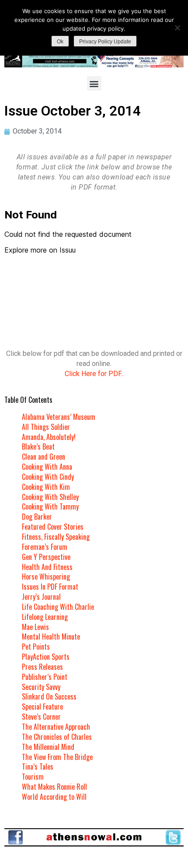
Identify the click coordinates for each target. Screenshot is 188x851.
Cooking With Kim (46, 487)
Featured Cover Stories (53, 526)
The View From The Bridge (57, 757)
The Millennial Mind (48, 747)
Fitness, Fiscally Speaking (56, 536)
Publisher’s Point (44, 677)
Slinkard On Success (49, 696)
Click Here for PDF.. (94, 373)
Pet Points (36, 646)
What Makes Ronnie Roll (54, 786)
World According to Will (54, 796)
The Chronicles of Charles (57, 736)
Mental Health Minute (51, 636)
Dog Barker (37, 516)
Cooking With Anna (47, 466)
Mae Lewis (35, 627)
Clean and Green (43, 456)
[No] (177, 27)
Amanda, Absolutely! (49, 437)
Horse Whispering (46, 576)
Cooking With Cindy (48, 476)
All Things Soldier (46, 427)
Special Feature (42, 706)
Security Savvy (41, 687)
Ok (60, 42)
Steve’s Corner (41, 716)
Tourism (33, 776)
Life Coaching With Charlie (58, 606)
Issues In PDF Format (50, 586)
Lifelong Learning (45, 617)
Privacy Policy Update (105, 42)
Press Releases (42, 666)
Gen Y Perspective (46, 557)
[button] (94, 83)
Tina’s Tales (37, 766)
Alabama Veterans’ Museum (58, 416)
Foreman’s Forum (44, 547)
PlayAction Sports (46, 656)
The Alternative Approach (56, 726)
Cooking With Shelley (50, 497)
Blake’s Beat (38, 446)
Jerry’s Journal (41, 596)
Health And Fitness (47, 567)
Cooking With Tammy (50, 506)
